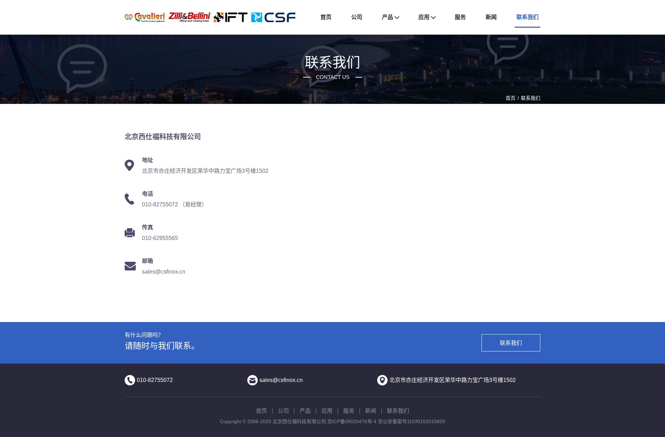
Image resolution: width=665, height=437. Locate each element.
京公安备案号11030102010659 (411, 421)
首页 (325, 17)
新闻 (491, 17)
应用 (423, 17)
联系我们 (527, 17)
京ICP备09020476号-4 (351, 421)
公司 (356, 17)
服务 (460, 17)
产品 (387, 17)
